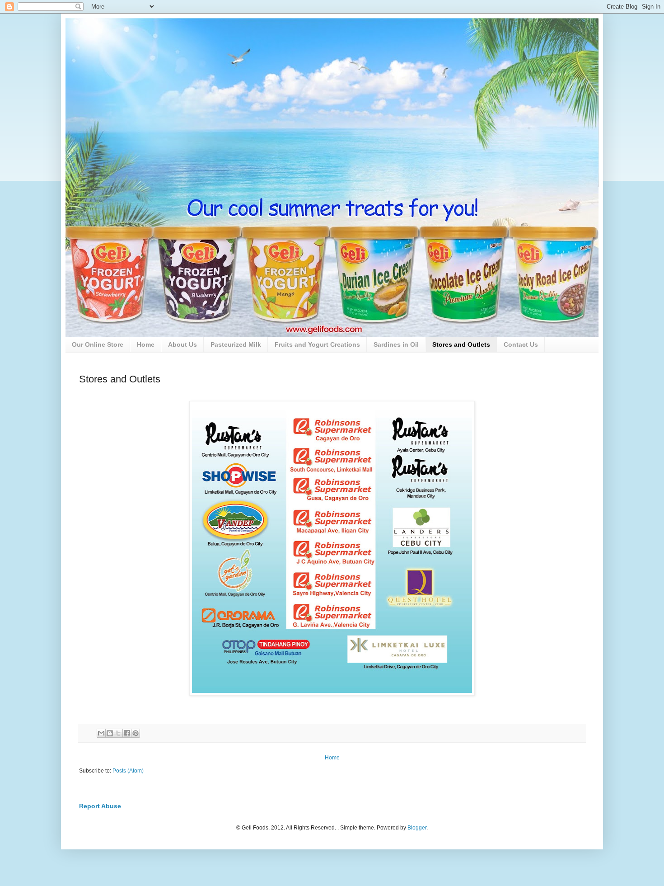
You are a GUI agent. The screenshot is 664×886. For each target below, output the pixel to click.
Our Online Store (97, 344)
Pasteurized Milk (235, 344)
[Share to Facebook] (126, 733)
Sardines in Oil (396, 344)
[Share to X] (118, 733)
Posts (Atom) (128, 771)
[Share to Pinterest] (135, 733)
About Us (182, 344)
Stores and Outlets (461, 344)
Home (145, 344)
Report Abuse (100, 806)
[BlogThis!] (109, 733)
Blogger (416, 828)
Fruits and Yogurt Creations (317, 344)
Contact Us (521, 344)
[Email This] (101, 733)
